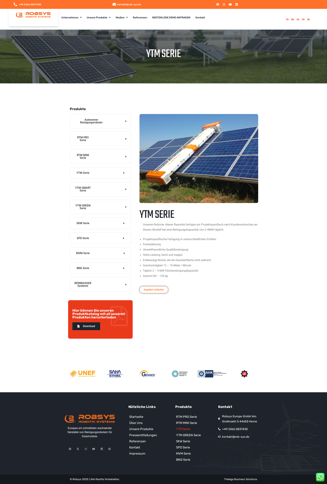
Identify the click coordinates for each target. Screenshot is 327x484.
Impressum (137, 453)
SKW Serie (183, 441)
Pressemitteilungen (143, 435)
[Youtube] (230, 4)
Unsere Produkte (97, 17)
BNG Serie (183, 460)
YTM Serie (183, 429)
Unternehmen (69, 17)
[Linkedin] (236, 4)
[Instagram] (224, 4)
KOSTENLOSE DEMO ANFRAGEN (171, 17)
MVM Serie (183, 453)
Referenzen (140, 17)
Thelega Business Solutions (240, 479)
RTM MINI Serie (186, 423)
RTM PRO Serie (186, 417)
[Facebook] (217, 4)
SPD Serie (183, 447)
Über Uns (136, 423)
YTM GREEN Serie (188, 435)
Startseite (136, 417)
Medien (120, 17)
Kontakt (200, 17)
